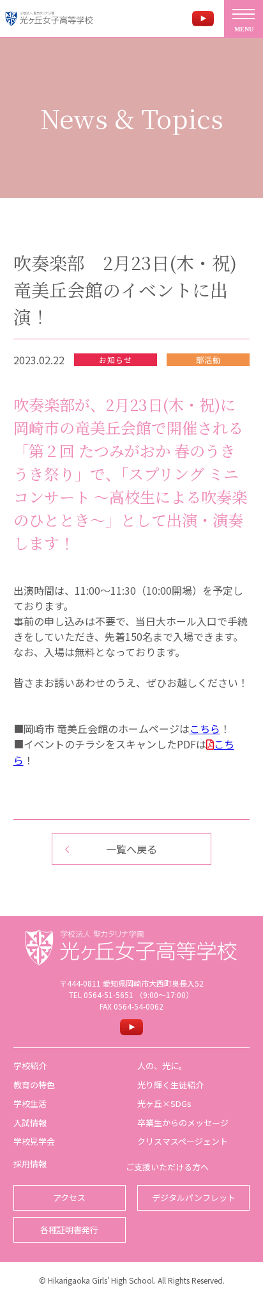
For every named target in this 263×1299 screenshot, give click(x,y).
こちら (205, 728)
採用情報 (30, 1164)
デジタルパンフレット (194, 1197)
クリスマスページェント (182, 1141)
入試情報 (30, 1123)
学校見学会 (34, 1141)
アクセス (69, 1197)
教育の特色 (34, 1085)
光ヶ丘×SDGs (164, 1103)
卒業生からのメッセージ (183, 1123)
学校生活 (30, 1103)
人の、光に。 (162, 1066)
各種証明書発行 (69, 1229)
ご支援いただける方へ (167, 1167)
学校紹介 (30, 1066)
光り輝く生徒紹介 (170, 1085)
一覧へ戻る (131, 849)
